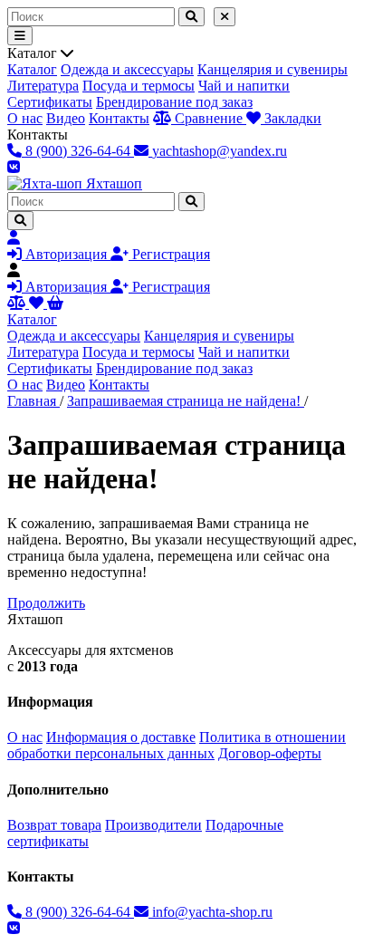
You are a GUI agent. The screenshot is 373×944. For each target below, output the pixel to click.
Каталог (32, 69)
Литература (43, 85)
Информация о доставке (121, 737)
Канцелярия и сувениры (272, 69)
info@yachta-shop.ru (210, 912)
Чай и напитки (244, 85)
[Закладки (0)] (38, 303)
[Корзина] (55, 303)
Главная (33, 401)
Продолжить (46, 603)
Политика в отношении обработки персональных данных (176, 745)
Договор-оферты (269, 753)
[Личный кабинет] (13, 238)
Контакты (119, 118)
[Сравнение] (18, 303)
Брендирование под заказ (174, 102)
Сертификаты (49, 102)
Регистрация (169, 254)
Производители (153, 825)
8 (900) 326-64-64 (78, 912)
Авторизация (66, 254)
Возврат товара (54, 825)
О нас (25, 118)
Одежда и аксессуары (127, 69)
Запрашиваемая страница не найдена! (185, 401)
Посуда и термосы (138, 85)
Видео (65, 118)
